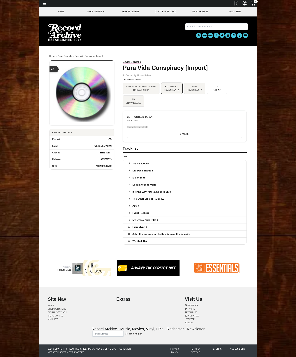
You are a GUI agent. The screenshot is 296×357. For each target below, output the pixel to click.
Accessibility (237, 349)
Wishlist (186, 134)
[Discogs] (210, 35)
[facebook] (216, 35)
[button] (95, 12)
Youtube (192, 312)
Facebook (193, 305)
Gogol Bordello (65, 56)
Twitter (191, 309)
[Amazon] (199, 35)
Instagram (193, 316)
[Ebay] (204, 35)
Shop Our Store (57, 309)
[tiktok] (239, 35)
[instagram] (234, 35)
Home (52, 56)
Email (190, 322)
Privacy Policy (174, 351)
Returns (217, 349)
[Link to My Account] (245, 4)
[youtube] (228, 35)
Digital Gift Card (165, 11)
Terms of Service (195, 351)
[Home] (65, 32)
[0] (253, 4)
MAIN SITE (235, 11)
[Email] (245, 35)
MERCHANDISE (200, 11)
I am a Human (134, 333)
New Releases (130, 11)
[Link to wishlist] (236, 4)
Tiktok (191, 319)
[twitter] (222, 35)
